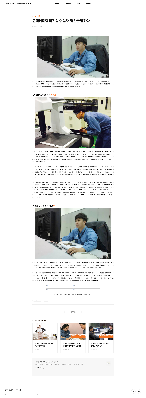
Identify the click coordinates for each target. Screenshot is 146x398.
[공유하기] (38, 300)
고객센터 (18, 390)
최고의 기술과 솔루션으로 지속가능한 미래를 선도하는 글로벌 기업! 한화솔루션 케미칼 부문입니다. (59, 364)
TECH (78, 4)
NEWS (68, 4)
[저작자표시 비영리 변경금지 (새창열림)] (51, 300)
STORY (88, 4)
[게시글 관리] (40, 300)
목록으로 (73, 312)
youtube (139, 391)
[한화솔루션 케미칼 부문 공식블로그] (18, 3)
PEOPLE (57, 4)
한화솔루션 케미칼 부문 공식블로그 (46, 362)
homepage (133, 391)
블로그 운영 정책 (9, 390)
